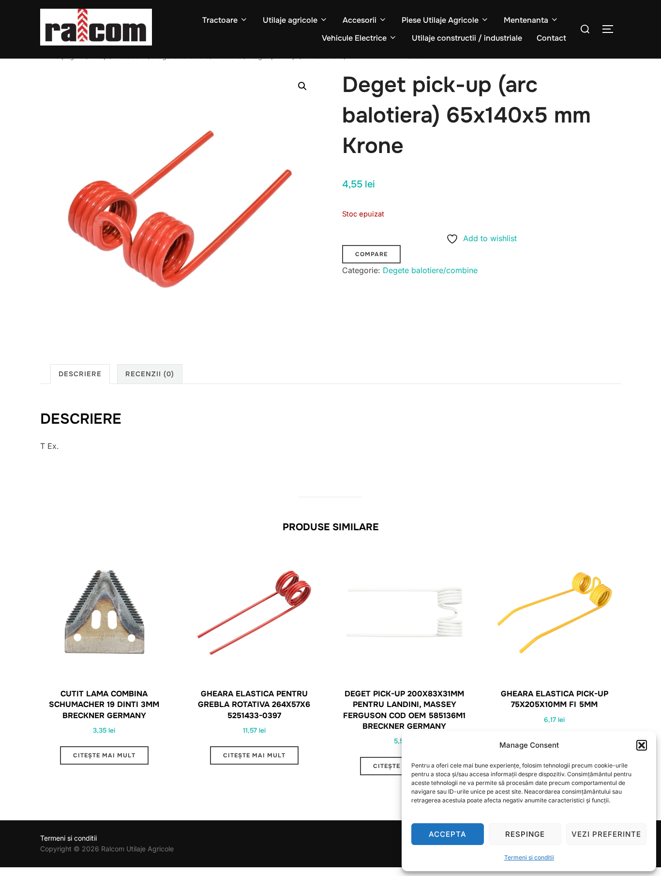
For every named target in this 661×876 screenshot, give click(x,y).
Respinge (525, 834)
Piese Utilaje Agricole (440, 20)
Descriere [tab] (80, 373)
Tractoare (220, 20)
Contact (551, 38)
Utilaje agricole (290, 20)
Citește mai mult (104, 755)
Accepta (447, 834)
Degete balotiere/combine (430, 270)
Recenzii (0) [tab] (149, 373)
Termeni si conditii (529, 857)
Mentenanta (526, 20)
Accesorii (359, 20)
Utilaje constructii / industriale (467, 38)
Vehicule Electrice (354, 38)
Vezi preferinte (606, 834)
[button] (641, 745)
